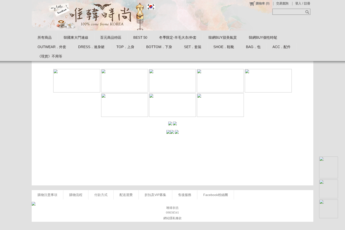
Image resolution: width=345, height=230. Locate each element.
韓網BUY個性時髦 (263, 37)
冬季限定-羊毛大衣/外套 (177, 37)
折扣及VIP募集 (155, 195)
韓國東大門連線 (76, 37)
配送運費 (126, 195)
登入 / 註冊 (302, 3)
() (262, 3)
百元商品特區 (110, 37)
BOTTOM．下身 (159, 47)
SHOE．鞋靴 (223, 47)
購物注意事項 (47, 195)
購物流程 (75, 195)
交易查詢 (282, 3)
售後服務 (184, 195)
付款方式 (100, 195)
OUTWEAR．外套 (52, 47)
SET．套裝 (192, 47)
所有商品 (45, 37)
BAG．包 (253, 47)
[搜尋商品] (308, 11)
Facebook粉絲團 (215, 195)
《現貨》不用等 (50, 56)
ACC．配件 (281, 47)
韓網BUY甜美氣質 (222, 37)
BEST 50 (140, 37)
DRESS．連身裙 (91, 47)
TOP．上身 (125, 47)
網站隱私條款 (172, 218)
